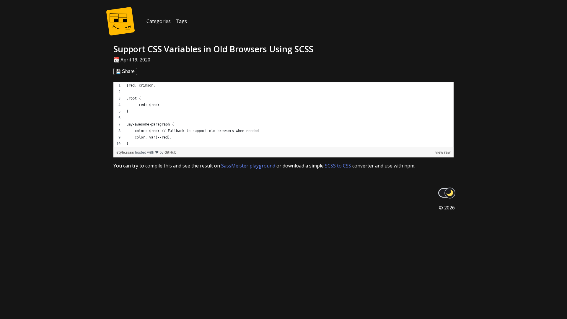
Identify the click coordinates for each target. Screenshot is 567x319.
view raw (443, 152)
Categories (158, 21)
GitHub (170, 152)
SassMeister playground (248, 165)
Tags (181, 21)
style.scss (125, 152)
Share (128, 71)
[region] (283, 114)
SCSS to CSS (338, 165)
